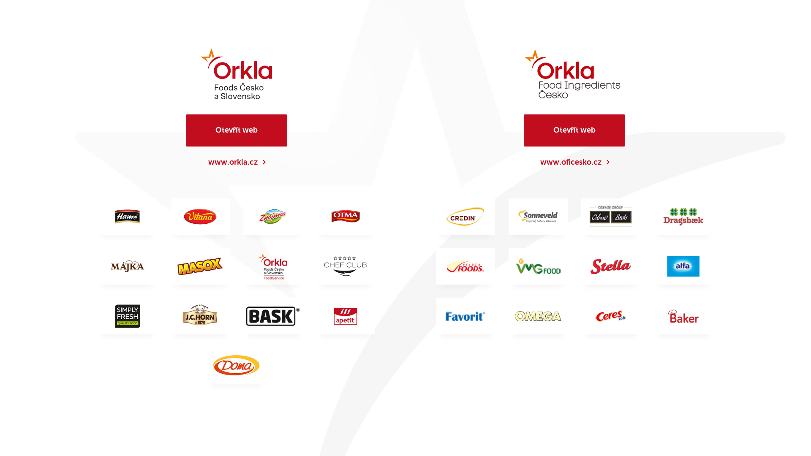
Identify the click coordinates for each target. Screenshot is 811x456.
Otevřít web (236, 130)
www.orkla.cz (233, 162)
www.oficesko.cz (570, 162)
